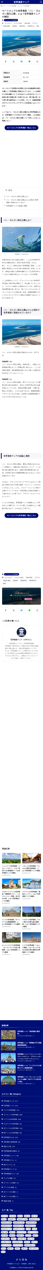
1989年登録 (27, 23)
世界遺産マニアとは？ (13, 1264)
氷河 (28, 1235)
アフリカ (34, 23)
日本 (5, 1235)
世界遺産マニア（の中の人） (21, 639)
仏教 (31, 1239)
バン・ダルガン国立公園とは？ (17, 196)
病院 (35, 1235)
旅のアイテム (9, 1164)
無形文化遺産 (30, 1245)
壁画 (27, 1242)
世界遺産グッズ (10, 1169)
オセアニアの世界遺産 (13, 1124)
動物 (38, 26)
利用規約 (24, 1264)
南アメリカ (33, 1232)
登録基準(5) (31, 1222)
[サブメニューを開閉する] (39, 1110)
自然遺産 (14, 26)
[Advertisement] (21, 159)
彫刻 (20, 1216)
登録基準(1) (22, 1219)
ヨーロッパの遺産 (11, 1183)
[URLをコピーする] (37, 61)
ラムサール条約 (18, 23)
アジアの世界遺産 (11, 1110)
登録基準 (11, 1219)
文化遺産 (6, 1242)
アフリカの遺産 (10, 1187)
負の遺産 (5, 1239)
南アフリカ (21, 1232)
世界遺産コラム (10, 1160)
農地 (12, 1235)
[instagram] (23, 1259)
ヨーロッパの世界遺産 (13, 1114)
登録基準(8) (30, 1226)
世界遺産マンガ (11, 1101)
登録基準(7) (18, 1226)
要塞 (10, 1248)
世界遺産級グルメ (11, 1173)
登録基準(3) (6, 1222)
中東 (13, 1216)
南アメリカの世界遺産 (13, 1133)
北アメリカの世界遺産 (13, 1128)
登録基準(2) (34, 1219)
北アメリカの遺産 (11, 1192)
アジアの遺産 (10, 1178)
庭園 (27, 1216)
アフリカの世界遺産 (12, 1119)
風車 (14, 1239)
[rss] (26, 1259)
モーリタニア (8, 23)
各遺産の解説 (6, 26)
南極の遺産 (9, 1201)
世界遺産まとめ (11, 1137)
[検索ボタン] (41, 2)
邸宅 (34, 1216)
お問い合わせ (32, 1264)
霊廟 (24, 1248)
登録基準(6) (6, 1226)
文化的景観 (17, 1242)
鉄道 (4, 1219)
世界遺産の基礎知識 (12, 1142)
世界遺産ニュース (11, 1155)
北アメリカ (6, 1245)
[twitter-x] (20, 1259)
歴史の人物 (9, 1146)
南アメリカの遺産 (11, 1196)
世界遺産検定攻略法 (12, 1151)
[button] (5, 61)
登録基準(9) (22, 26)
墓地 (34, 1242)
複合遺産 (22, 1239)
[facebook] (17, 1259)
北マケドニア (18, 1245)
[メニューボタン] (2, 2)
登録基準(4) (19, 1222)
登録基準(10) (31, 26)
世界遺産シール (11, 1105)
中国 (5, 1216)
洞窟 (12, 1232)
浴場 (17, 1248)
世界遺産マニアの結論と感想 (16, 205)
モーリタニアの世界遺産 (11, 20)
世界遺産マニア (21, 2)
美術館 (20, 1235)
